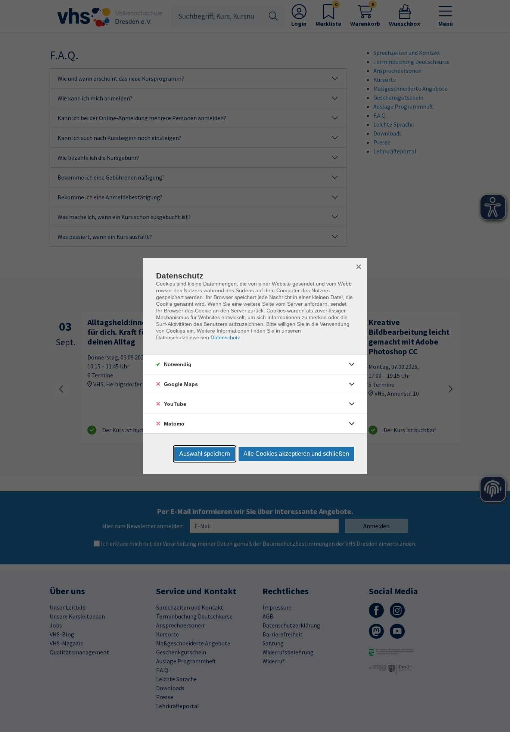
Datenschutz (225, 337)
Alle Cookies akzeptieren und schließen (296, 454)
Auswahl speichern (204, 454)
